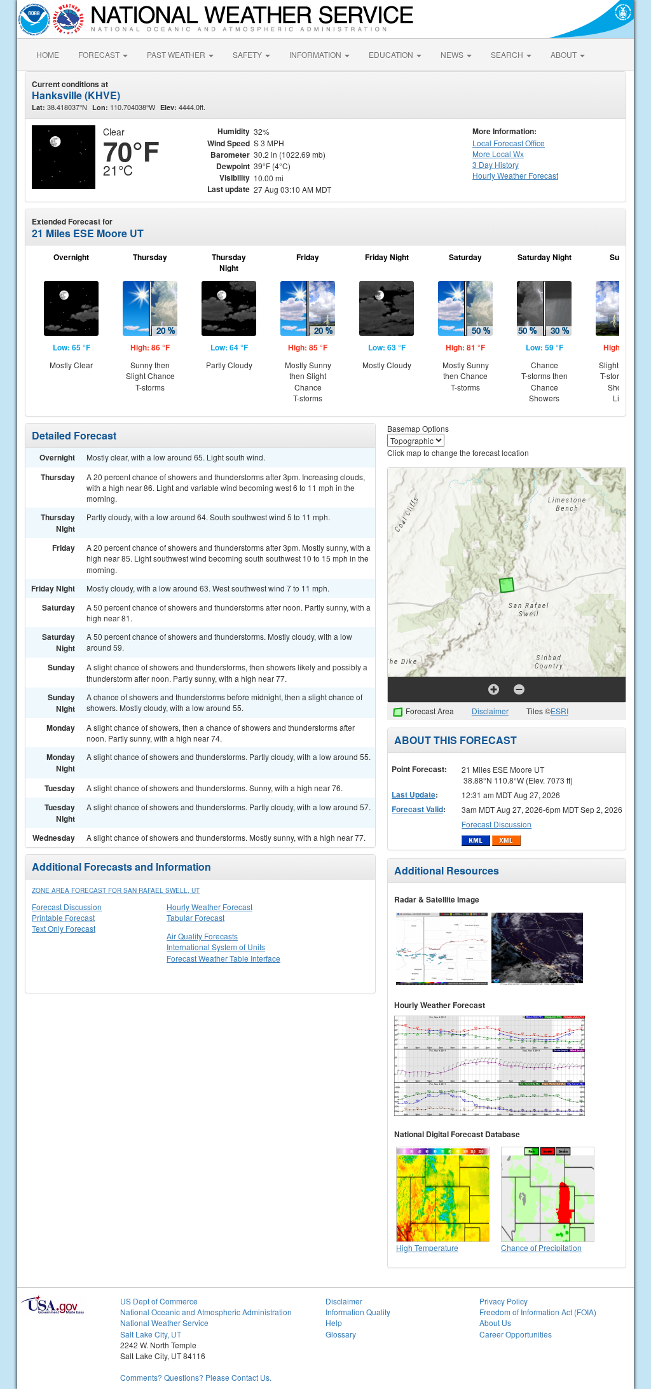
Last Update (413, 794)
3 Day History (495, 164)
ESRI (559, 710)
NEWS (453, 54)
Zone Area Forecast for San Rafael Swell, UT (116, 890)
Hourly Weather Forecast (209, 906)
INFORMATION (316, 54)
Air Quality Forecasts (202, 935)
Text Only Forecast (63, 928)
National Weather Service (164, 1322)
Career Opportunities (515, 1334)
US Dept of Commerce (159, 1301)
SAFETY (248, 54)
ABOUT (565, 54)
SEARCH (508, 54)
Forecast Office (508, 142)
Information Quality (358, 1311)
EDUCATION (392, 54)
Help (334, 1322)
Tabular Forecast (195, 917)
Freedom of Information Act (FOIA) (537, 1311)
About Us (495, 1322)
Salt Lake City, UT (150, 1334)
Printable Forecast (63, 917)
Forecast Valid (417, 809)
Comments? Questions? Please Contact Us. (195, 1377)
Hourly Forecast (515, 175)
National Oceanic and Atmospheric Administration (206, 1311)
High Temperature (427, 1247)
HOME (47, 54)
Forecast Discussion (67, 906)
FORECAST (99, 54)
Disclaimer (490, 710)
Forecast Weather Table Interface (223, 958)
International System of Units (216, 946)
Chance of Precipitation (541, 1247)
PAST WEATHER (177, 54)
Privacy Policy (503, 1301)
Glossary (341, 1334)
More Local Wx (498, 153)
